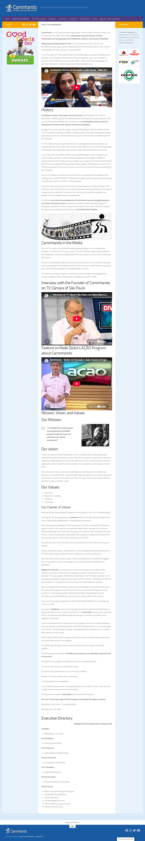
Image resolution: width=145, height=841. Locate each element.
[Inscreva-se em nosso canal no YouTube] (33, 24)
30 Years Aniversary (39, 19)
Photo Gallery (85, 19)
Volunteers (62, 19)
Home (7, 19)
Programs (52, 19)
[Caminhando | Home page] (21, 8)
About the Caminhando (20, 19)
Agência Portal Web (26, 836)
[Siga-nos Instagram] (27, 24)
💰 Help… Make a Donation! (110, 19)
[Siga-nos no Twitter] (30, 24)
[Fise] (123, 62)
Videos (95, 19)
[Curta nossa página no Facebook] (23, 24)
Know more (129, 43)
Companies (73, 19)
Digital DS (39, 836)
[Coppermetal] (123, 53)
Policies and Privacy (72, 822)
